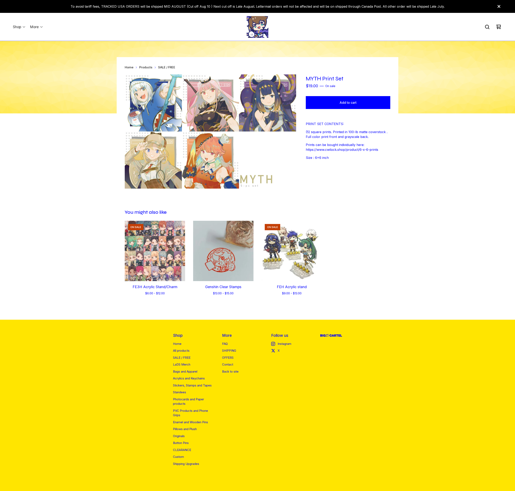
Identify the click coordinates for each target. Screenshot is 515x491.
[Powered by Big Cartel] (331, 335)
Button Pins (181, 443)
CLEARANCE (182, 450)
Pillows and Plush (185, 429)
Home (129, 67)
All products (181, 350)
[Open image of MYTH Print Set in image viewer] (210, 131)
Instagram (284, 344)
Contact (227, 364)
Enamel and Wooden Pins (190, 422)
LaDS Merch (181, 364)
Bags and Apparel (185, 371)
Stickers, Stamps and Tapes (192, 385)
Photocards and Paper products (188, 401)
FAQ (225, 344)
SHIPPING (229, 350)
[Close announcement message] (499, 6)
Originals (179, 436)
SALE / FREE (166, 67)
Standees (179, 392)
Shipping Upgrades (186, 464)
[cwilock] (257, 27)
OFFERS (228, 358)
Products (145, 67)
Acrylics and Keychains (189, 378)
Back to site (230, 371)
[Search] (487, 27)
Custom (178, 457)
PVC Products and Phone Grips (190, 413)
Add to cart (348, 103)
